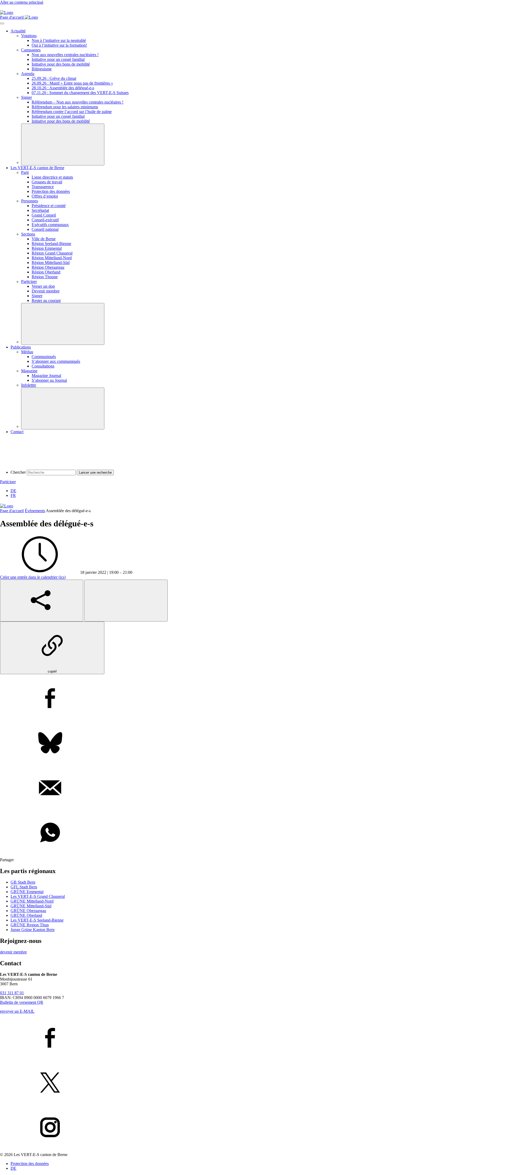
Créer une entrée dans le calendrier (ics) (33, 577)
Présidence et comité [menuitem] (49, 205)
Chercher (18, 472)
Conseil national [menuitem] (45, 229)
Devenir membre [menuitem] (46, 291)
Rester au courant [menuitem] (46, 300)
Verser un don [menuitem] (43, 286)
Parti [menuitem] (25, 172)
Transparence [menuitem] (43, 186)
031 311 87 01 (12, 993)
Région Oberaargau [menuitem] (48, 267)
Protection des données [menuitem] (51, 191)
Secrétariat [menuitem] (40, 210)
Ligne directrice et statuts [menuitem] (52, 177)
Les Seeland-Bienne (37, 920)
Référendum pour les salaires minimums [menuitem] (65, 107)
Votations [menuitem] (29, 35)
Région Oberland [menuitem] (46, 272)
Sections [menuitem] (28, 234)
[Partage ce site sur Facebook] (253, 698)
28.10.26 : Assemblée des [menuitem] (63, 88)
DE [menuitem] (13, 490)
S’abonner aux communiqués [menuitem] (56, 361)
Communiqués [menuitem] (44, 356)
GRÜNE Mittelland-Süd (31, 906)
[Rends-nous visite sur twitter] (253, 1083)
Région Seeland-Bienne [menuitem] (51, 243)
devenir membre (13, 952)
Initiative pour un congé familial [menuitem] (58, 59)
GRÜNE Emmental (27, 891)
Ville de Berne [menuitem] (44, 239)
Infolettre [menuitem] (28, 385)
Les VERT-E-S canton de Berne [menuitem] (37, 167)
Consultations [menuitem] (43, 366)
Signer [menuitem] (26, 97)
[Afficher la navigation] (2, 23)
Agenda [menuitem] (27, 73)
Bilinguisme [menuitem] (42, 69)
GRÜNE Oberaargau (28, 910)
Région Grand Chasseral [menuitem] (52, 253)
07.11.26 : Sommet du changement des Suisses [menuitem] (80, 92)
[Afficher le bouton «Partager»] (41, 600)
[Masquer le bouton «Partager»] (126, 600)
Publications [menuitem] (21, 347)
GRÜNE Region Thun (30, 925)
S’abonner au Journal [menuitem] (49, 380)
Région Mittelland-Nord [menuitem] (52, 258)
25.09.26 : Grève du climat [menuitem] (54, 78)
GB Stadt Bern (23, 882)
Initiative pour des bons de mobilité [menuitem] (61, 64)
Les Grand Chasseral (38, 896)
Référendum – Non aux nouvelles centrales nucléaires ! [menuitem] (77, 102)
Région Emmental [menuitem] (47, 248)
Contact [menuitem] (17, 431)
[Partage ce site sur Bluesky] (253, 743)
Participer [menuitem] (29, 281)
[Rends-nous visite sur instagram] (253, 1128)
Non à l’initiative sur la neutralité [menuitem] (59, 40)
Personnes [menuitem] (29, 201)
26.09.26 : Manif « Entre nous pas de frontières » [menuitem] (72, 83)
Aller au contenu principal (21, 2)
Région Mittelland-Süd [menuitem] (51, 262)
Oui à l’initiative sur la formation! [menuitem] (59, 45)
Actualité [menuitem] (18, 31)
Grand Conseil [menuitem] (44, 215)
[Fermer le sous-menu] (62, 144)
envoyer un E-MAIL (17, 1011)
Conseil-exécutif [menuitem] (45, 220)
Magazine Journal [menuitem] (46, 375)
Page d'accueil (12, 510)
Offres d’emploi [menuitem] (45, 196)
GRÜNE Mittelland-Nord (32, 901)
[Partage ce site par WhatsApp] (253, 833)
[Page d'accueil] (6, 12)
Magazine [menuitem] (29, 371)
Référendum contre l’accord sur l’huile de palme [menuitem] (72, 111)
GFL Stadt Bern (24, 887)
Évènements (35, 510)
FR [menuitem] (13, 495)
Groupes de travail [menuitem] (47, 182)
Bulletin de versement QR (21, 1002)
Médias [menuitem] (27, 352)
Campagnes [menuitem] (31, 50)
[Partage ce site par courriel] (253, 788)
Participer (8, 481)
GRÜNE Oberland (26, 915)
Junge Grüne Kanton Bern (33, 929)
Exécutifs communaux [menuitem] (50, 224)
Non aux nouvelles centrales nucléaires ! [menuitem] (65, 54)
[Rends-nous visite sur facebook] (253, 1038)
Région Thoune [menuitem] (45, 277)
